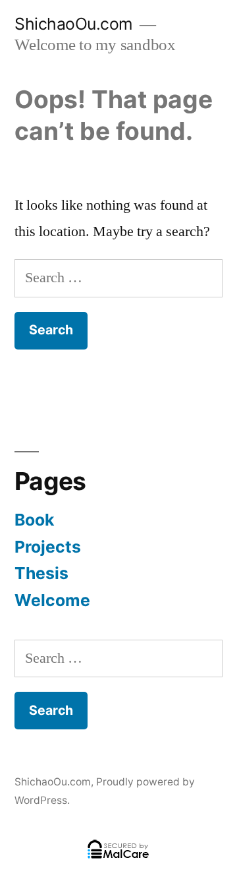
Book (34, 520)
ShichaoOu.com (73, 24)
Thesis (41, 573)
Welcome (52, 600)
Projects (47, 547)
